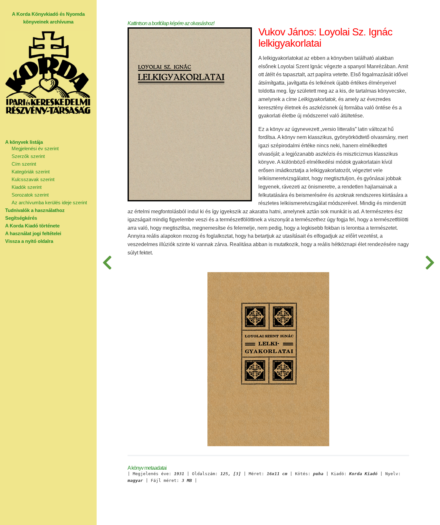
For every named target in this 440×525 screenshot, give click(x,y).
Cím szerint (24, 164)
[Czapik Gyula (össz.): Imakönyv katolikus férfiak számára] (429, 262)
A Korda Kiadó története (32, 225)
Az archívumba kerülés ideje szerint (49, 202)
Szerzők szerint (28, 156)
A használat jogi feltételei (33, 233)
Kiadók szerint (27, 187)
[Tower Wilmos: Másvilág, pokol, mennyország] (107, 262)
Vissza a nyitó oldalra (29, 241)
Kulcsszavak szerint (33, 179)
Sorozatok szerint (30, 195)
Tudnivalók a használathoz (35, 210)
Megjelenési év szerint (35, 148)
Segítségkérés (21, 218)
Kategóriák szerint (31, 171)
